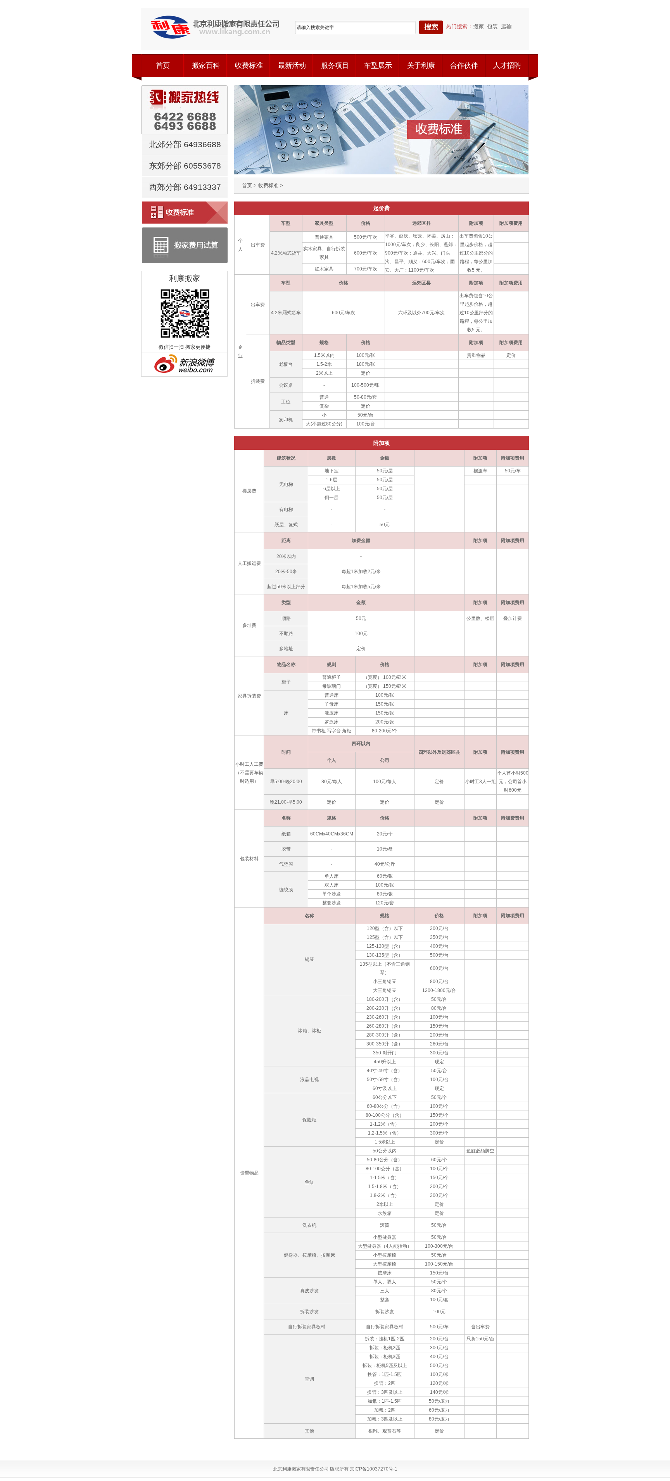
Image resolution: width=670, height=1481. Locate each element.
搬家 (478, 26)
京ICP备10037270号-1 (373, 1469)
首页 (247, 185)
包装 (492, 26)
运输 (506, 26)
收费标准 (268, 185)
